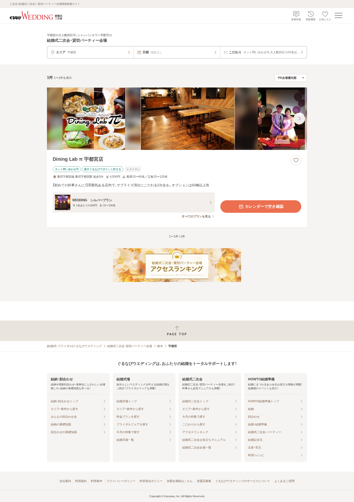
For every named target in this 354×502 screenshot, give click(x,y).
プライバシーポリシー (120, 481)
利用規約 (81, 481)
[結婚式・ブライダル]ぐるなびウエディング (74, 346)
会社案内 (65, 481)
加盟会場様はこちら (180, 481)
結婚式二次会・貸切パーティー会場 (129, 346)
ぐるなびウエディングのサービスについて (242, 481)
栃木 (160, 346)
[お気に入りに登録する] (296, 160)
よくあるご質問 (284, 481)
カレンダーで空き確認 (264, 206)
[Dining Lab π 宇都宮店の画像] (177, 118)
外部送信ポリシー (151, 481)
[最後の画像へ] (299, 118)
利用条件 (96, 481)
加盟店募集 (204, 481)
